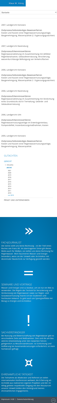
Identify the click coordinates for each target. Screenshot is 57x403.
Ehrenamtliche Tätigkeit (17, 374)
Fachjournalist (11, 242)
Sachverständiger (13, 332)
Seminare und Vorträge (16, 284)
